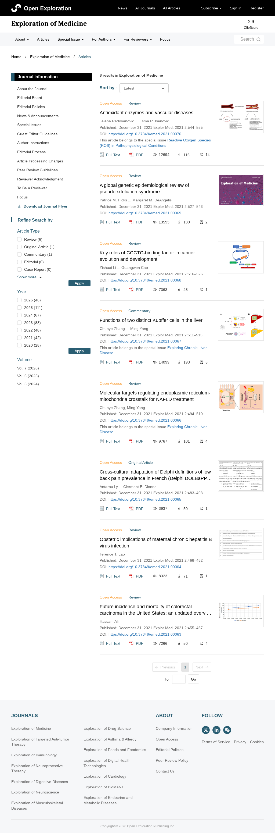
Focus (165, 39)
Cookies (257, 742)
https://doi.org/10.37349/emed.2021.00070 (144, 134)
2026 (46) (32, 300)
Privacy (240, 742)
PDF (139, 154)
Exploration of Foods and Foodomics (115, 749)
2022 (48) (32, 330)
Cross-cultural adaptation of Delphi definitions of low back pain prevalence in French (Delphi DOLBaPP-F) (155, 475)
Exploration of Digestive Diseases (39, 781)
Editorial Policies (31, 107)
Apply (79, 283)
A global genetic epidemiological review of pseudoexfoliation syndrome (144, 188)
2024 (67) (32, 315)
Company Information (174, 728)
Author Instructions (33, 143)
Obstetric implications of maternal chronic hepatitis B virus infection (156, 543)
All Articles (171, 8)
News (122, 8)
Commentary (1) (38, 254)
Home (16, 57)
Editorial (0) (34, 262)
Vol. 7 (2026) (28, 368)
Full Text (113, 154)
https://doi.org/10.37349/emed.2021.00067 (144, 341)
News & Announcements (38, 116)
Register (256, 8)
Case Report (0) (38, 269)
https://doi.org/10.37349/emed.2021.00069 (144, 213)
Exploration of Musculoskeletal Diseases (37, 805)
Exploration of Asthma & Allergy (110, 739)
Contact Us (165, 771)
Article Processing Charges (40, 161)
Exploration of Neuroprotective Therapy (37, 768)
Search (247, 39)
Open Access (167, 739)
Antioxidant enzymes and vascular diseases (146, 112)
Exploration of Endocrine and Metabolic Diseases (108, 800)
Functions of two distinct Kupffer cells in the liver (151, 320)
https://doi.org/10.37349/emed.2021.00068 (144, 280)
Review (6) (33, 239)
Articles (43, 39)
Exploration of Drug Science (107, 728)
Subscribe (210, 8)
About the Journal (32, 89)
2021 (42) (32, 338)
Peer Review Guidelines (37, 170)
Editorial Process (31, 152)
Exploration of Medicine (49, 24)
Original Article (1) (39, 247)
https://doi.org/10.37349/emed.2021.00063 (144, 634)
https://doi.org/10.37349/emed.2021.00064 (144, 567)
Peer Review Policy (172, 760)
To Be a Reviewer (32, 188)
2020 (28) (32, 345)
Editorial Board (29, 97)
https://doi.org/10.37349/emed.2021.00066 (144, 420)
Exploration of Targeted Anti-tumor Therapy (40, 742)
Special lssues (29, 125)
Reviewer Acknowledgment (40, 179)
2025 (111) (33, 307)
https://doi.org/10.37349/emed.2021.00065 (144, 499)
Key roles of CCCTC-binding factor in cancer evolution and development (147, 256)
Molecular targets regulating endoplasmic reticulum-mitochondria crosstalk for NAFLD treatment (155, 396)
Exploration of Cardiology (105, 776)
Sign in (235, 8)
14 (207, 154)
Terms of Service (216, 742)
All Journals (145, 8)
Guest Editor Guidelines (37, 134)
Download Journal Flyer (45, 206)
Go (193, 679)
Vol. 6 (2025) (28, 376)
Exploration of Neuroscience (35, 792)
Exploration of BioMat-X (104, 787)
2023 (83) (32, 323)
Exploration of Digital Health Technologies (107, 763)
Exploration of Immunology (34, 755)
